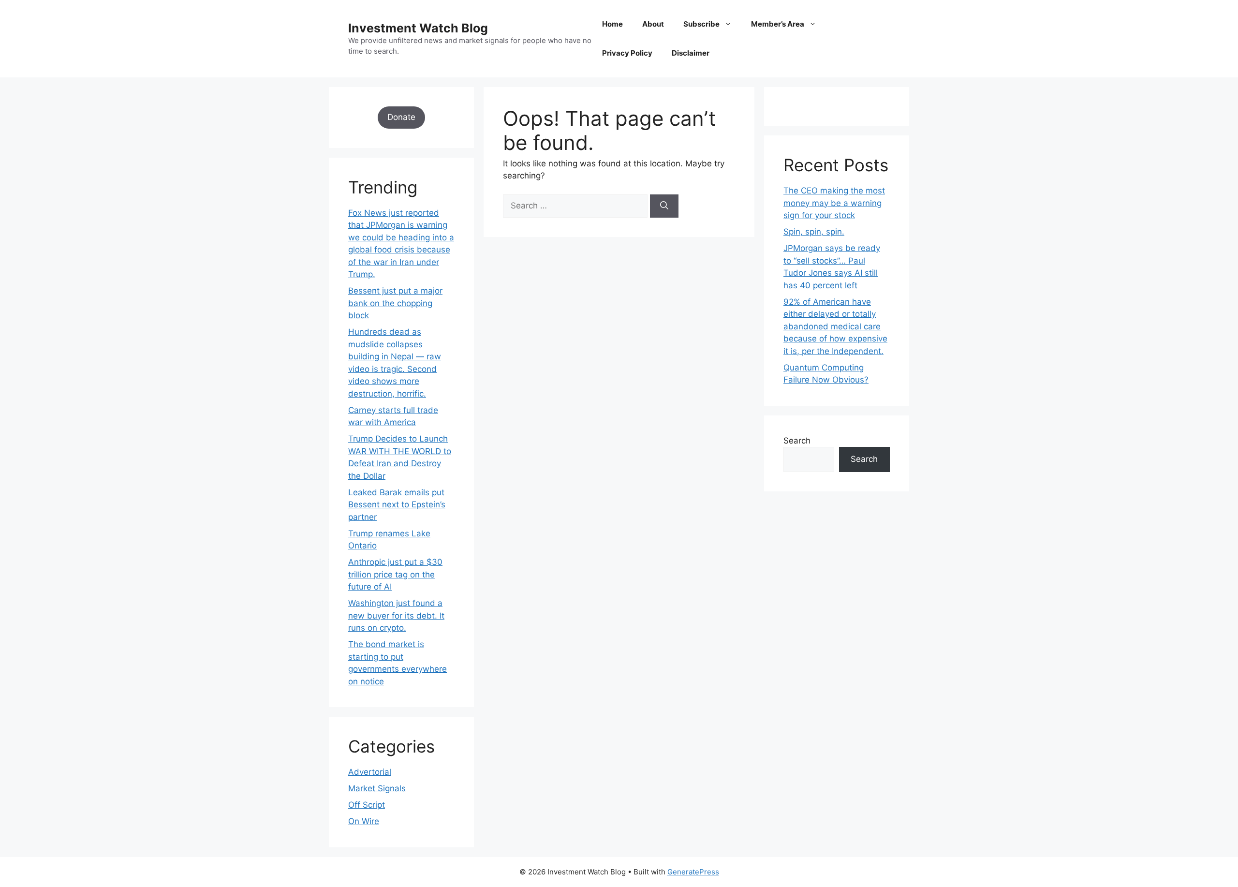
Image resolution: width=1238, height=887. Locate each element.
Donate (401, 117)
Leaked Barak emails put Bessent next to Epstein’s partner (396, 505)
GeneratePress (693, 871)
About (653, 24)
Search (797, 440)
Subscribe (701, 24)
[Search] (664, 206)
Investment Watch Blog (418, 28)
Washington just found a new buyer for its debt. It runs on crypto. (396, 615)
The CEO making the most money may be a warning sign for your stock (834, 203)
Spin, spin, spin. (813, 232)
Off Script (366, 805)
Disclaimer (690, 53)
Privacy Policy (627, 53)
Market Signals (377, 788)
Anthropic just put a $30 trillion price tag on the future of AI (395, 574)
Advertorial (369, 772)
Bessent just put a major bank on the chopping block (395, 303)
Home (612, 24)
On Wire (363, 821)
